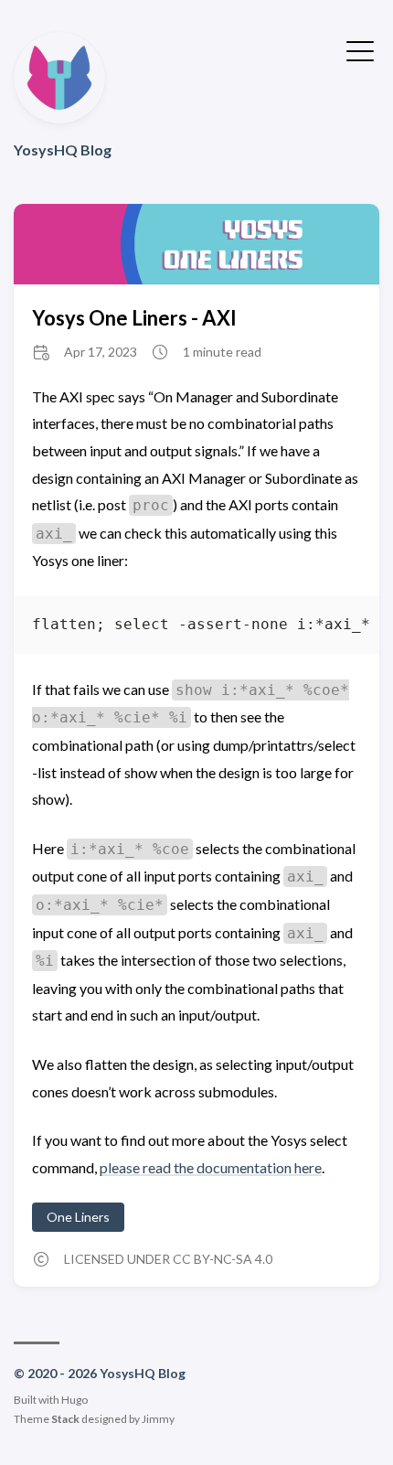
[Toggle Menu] (360, 49)
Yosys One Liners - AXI (134, 317)
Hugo (74, 1399)
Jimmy (158, 1419)
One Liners (78, 1216)
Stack (65, 1419)
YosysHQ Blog (63, 149)
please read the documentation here (211, 1167)
